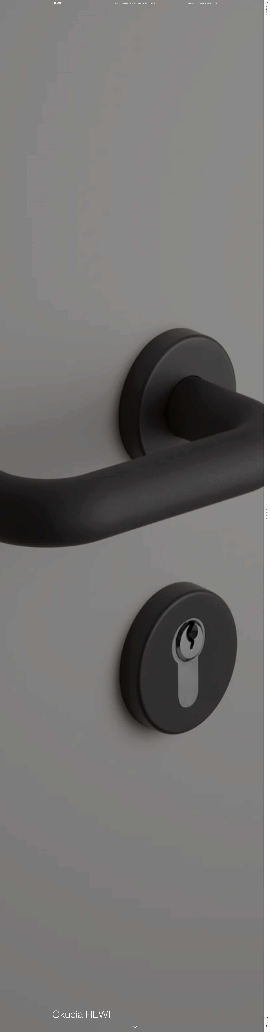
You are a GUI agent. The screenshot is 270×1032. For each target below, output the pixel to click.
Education (143, 3)
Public (125, 3)
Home (152, 3)
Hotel (133, 3)
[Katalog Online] (266, 1022)
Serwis (191, 3)
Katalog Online (204, 3)
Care (117, 3)
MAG (215, 3)
